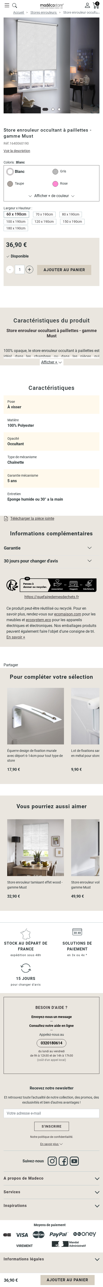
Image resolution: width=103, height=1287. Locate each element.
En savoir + (15, 637)
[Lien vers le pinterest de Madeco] (75, 1161)
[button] (51, 549)
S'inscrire (52, 1126)
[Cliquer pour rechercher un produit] (14, 5)
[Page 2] (53, 109)
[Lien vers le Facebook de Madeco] (64, 1161)
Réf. (7, 143)
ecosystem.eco (38, 620)
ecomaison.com (67, 614)
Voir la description (17, 151)
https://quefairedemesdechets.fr (51, 597)
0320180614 (51, 1043)
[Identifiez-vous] (87, 5)
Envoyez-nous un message (51, 1017)
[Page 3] (59, 109)
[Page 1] (45, 109)
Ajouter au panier (64, 270)
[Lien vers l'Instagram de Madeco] (53, 1161)
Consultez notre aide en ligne (51, 1026)
